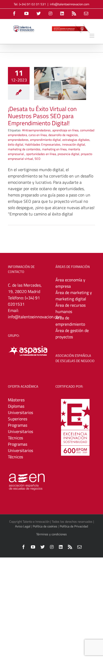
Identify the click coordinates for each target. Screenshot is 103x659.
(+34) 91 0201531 (24, 301)
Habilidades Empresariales (42, 144)
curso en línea (38, 134)
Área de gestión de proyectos (72, 333)
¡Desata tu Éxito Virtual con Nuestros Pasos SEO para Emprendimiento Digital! (42, 116)
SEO (37, 158)
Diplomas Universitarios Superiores (20, 412)
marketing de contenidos (24, 149)
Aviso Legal (22, 526)
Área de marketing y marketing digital (73, 295)
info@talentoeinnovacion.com (69, 4)
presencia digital (68, 153)
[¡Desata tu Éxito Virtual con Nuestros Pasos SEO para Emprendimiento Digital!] (60, 83)
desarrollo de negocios (63, 134)
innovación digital (73, 144)
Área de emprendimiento (70, 321)
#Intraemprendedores (36, 130)
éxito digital (15, 144)
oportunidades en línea (41, 153)
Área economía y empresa (70, 283)
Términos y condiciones (51, 534)
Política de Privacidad (74, 526)
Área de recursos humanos (70, 308)
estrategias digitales (76, 139)
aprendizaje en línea (65, 130)
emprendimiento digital (45, 139)
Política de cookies (45, 526)
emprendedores (18, 139)
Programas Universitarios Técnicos (20, 431)
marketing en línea (54, 149)
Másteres (16, 400)
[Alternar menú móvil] (92, 36)
